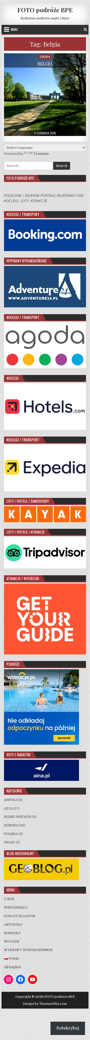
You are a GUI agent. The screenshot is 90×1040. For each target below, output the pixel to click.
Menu (14, 29)
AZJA (8, 808)
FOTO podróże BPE (45, 10)
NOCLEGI (11, 941)
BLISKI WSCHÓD (18, 817)
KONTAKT (12, 933)
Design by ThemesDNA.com (45, 1004)
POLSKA (11, 834)
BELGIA (45, 64)
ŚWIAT (9, 842)
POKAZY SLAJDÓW (20, 916)
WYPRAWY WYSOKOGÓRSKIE (28, 950)
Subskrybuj (67, 1028)
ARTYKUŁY (13, 924)
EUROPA (45, 57)
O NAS (9, 899)
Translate (41, 154)
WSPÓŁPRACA (16, 907)
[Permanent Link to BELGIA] (45, 94)
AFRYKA (11, 800)
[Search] (85, 29)
